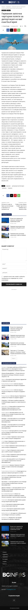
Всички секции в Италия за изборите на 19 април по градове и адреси (13, 385)
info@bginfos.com (11, 589)
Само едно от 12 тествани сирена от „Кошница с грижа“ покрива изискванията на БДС (18, 352)
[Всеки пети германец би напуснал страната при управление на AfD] (5, 220)
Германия (8, 6)
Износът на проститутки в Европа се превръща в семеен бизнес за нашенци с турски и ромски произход (14, 495)
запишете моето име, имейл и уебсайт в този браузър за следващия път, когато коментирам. (13, 278)
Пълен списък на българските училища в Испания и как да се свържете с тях (13, 375)
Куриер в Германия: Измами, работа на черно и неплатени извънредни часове (13, 466)
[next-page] (5, 241)
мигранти (4, 188)
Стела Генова (6, 26)
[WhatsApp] (18, 30)
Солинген (10, 188)
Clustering (4, 400)
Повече (13, 358)
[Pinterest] (15, 30)
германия (8, 185)
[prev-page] (3, 241)
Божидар (4, 418)
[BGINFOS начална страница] (14, 574)
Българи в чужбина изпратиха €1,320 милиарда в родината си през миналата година (14, 402)
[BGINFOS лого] (14, 2)
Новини (8, 10)
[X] (11, 30)
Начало (3, 6)
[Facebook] (8, 30)
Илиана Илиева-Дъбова (8, 373)
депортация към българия (18, 185)
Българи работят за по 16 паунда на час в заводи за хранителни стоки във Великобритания (13, 414)
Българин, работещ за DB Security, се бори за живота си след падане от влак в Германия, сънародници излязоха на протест (14, 369)
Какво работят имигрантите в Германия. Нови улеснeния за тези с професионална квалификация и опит (13, 408)
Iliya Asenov (4, 481)
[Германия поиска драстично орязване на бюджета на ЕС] (5, 228)
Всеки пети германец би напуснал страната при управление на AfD (16, 220)
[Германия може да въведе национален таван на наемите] (5, 235)
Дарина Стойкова (6, 487)
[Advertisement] (14, 304)
